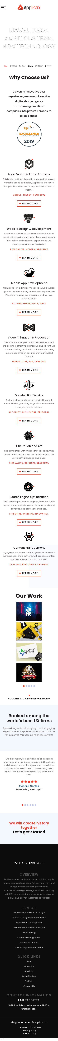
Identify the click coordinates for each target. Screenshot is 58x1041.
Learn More (30, 203)
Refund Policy (29, 1033)
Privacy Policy (29, 1030)
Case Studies (29, 976)
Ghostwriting (29, 932)
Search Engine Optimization (29, 947)
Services (29, 971)
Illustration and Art (29, 942)
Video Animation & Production (29, 927)
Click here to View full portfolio (29, 698)
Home (29, 961)
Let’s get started (29, 832)
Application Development (29, 922)
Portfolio (29, 981)
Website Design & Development (29, 917)
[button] (24, 686)
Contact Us (29, 986)
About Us (29, 966)
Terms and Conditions (30, 1027)
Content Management (29, 937)
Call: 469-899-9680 (29, 863)
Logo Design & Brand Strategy (29, 912)
